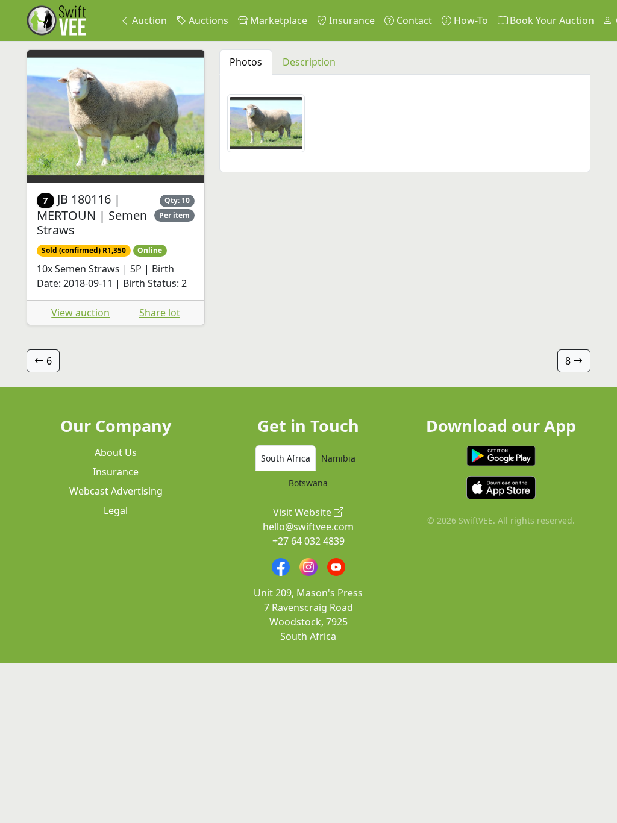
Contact (413, 20)
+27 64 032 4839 (308, 541)
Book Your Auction (550, 20)
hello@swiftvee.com (308, 526)
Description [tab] (309, 62)
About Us (116, 452)
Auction (148, 20)
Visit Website (303, 512)
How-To (469, 20)
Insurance (351, 20)
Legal (116, 510)
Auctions (207, 20)
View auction (80, 312)
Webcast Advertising (116, 491)
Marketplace (277, 20)
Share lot (159, 312)
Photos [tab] (246, 62)
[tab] (285, 458)
